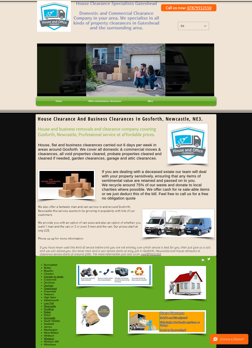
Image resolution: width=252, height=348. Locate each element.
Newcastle (50, 306)
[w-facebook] (203, 260)
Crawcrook (50, 279)
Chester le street (53, 276)
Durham (48, 285)
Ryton (47, 315)
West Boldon (51, 332)
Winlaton (49, 338)
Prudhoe (49, 309)
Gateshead (50, 288)
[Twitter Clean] (208, 259)
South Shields (52, 320)
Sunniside (49, 317)
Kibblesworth (51, 300)
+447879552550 (151, 254)
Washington (51, 329)
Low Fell (49, 303)
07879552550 (199, 7)
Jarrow (48, 326)
